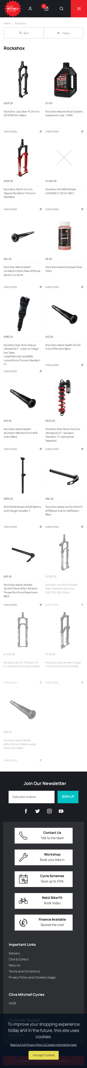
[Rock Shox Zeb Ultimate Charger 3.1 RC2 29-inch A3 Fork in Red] (64, 631)
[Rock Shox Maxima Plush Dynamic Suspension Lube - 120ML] (64, 80)
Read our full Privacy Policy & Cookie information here (43, 1044)
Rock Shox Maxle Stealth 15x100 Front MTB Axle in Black (63, 347)
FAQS (12, 1003)
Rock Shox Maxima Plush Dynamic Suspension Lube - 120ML (64, 113)
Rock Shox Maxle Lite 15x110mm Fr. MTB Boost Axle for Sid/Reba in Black (64, 510)
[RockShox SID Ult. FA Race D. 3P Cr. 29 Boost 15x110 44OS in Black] (23, 631)
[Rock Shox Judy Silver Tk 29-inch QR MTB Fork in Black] (23, 80)
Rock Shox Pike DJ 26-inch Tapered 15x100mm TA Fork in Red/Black (20, 193)
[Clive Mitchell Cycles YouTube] (61, 811)
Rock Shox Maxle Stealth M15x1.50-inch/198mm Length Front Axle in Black (20, 744)
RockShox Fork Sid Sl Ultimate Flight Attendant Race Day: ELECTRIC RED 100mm (61, 588)
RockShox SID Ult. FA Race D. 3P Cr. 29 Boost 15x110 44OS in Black (22, 664)
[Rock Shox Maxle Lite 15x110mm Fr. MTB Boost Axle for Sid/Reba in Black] (64, 476)
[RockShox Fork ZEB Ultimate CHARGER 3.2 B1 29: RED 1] (64, 158)
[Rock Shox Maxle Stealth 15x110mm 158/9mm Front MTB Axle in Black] (23, 398)
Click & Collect (19, 959)
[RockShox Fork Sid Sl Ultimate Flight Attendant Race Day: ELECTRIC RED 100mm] (64, 553)
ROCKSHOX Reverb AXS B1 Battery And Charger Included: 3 (22, 508)
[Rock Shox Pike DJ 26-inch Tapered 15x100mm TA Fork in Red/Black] (23, 158)
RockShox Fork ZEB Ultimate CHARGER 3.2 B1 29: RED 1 (60, 191)
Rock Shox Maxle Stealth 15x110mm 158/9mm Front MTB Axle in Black (20, 432)
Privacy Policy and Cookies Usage (32, 977)
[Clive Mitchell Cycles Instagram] (49, 811)
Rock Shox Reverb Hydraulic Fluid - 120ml (64, 269)
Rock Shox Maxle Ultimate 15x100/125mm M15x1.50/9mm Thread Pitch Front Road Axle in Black (21, 590)
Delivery (14, 953)
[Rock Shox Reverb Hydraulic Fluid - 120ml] (64, 236)
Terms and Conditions (24, 971)
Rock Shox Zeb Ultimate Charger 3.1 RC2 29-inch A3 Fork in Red (63, 664)
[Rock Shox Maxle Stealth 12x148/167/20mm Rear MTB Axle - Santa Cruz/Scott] (23, 236)
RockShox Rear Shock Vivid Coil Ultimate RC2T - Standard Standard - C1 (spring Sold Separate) (62, 434)
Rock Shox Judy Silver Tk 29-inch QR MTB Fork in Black (21, 113)
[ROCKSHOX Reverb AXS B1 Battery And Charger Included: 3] (23, 476)
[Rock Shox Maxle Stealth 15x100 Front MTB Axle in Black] (64, 314)
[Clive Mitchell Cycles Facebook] (26, 811)
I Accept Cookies (43, 1055)
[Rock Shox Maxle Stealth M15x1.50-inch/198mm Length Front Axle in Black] (23, 709)
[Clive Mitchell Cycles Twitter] (37, 811)
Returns (14, 965)
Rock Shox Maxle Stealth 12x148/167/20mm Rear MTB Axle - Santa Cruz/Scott (23, 270)
